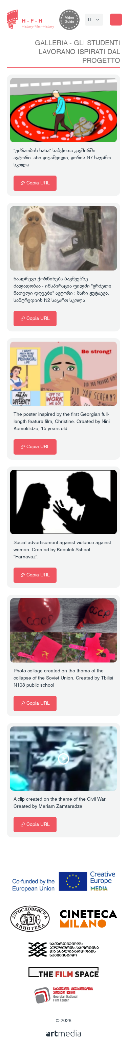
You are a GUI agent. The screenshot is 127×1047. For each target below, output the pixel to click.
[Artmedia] (63, 1033)
